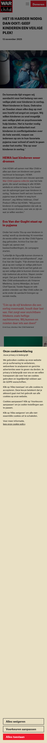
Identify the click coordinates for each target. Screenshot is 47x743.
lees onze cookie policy (14, 424)
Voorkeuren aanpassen (21, 729)
